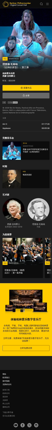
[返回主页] (17, 4)
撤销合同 (6, 407)
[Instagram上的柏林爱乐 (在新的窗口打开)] (36, 425)
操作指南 (6, 381)
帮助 (4, 374)
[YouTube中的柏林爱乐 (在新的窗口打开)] (16, 425)
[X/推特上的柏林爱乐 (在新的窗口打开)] (29, 425)
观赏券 (5, 397)
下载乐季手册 (8, 412)
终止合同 (6, 403)
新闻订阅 (6, 390)
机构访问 (6, 393)
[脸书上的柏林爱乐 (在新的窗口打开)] (22, 425)
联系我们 (6, 377)
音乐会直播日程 (9, 416)
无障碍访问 (7, 384)
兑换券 (5, 400)
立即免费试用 (26, 348)
